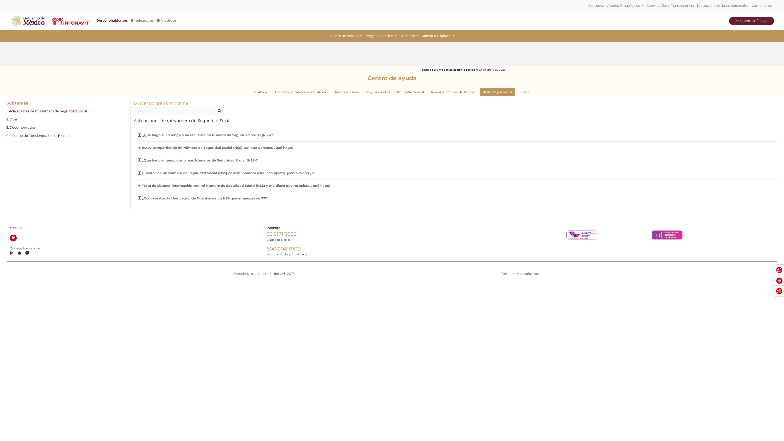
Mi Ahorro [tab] (261, 92)
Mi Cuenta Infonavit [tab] (410, 92)
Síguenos (16, 227)
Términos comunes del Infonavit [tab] (454, 92)
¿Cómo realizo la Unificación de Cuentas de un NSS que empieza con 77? (204, 198)
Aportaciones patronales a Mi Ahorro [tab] (301, 92)
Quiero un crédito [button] (345, 36)
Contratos (596, 6)
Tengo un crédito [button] (379, 36)
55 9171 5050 (282, 234)
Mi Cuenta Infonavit (752, 21)
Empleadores (142, 20)
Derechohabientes (112, 20)
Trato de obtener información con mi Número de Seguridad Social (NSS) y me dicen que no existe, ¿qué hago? (236, 186)
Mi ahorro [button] (408, 36)
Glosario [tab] (524, 92)
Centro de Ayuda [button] (437, 36)
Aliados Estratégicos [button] (624, 6)
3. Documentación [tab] (21, 127)
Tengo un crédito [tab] (377, 92)
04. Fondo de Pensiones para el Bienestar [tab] (40, 136)
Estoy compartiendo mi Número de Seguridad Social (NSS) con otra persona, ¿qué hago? (217, 148)
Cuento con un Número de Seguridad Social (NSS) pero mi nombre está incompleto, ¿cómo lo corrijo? (228, 173)
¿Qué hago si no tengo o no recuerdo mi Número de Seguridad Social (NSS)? (207, 135)
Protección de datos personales (722, 6)
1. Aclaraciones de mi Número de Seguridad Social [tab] (46, 111)
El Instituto (166, 20)
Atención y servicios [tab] (497, 92)
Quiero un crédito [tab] (346, 92)
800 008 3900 (284, 249)
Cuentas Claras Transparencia (670, 6)
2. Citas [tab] (12, 119)
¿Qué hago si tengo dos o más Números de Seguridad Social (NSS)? (200, 160)
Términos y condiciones (520, 274)
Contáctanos (762, 6)
